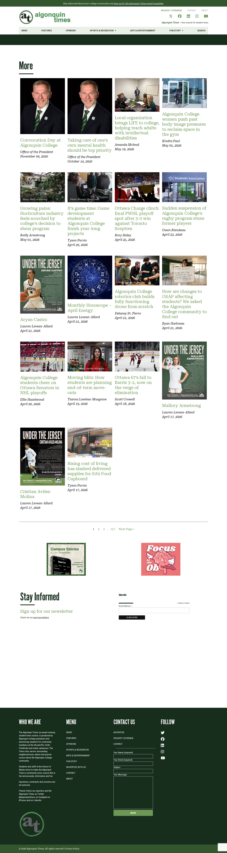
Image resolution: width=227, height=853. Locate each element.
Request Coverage (171, 10)
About (205, 10)
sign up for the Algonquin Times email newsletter (138, 3)
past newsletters (41, 617)
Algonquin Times (170, 22)
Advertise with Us (76, 767)
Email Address (125, 606)
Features (46, 30)
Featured (71, 738)
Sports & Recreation (101, 30)
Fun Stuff (175, 30)
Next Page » (126, 529)
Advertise (118, 732)
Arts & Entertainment (142, 30)
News (24, 30)
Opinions (71, 30)
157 (112, 529)
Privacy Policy (72, 848)
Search (201, 30)
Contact (191, 10)
